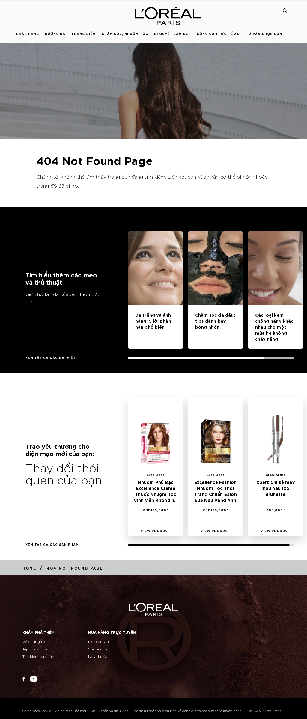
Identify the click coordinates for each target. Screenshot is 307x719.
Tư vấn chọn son (264, 33)
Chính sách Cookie (36, 710)
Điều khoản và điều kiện (110, 710)
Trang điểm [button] (83, 33)
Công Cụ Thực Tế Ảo (218, 33)
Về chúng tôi (34, 641)
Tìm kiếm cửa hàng (39, 656)
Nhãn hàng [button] (27, 33)
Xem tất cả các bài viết (50, 357)
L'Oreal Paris (99, 641)
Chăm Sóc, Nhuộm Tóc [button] (125, 33)
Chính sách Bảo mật (71, 710)
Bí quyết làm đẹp (172, 33)
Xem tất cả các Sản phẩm (52, 544)
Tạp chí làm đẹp (36, 649)
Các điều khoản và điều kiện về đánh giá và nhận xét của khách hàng (187, 710)
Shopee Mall (99, 649)
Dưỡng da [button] (55, 33)
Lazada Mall (98, 656)
